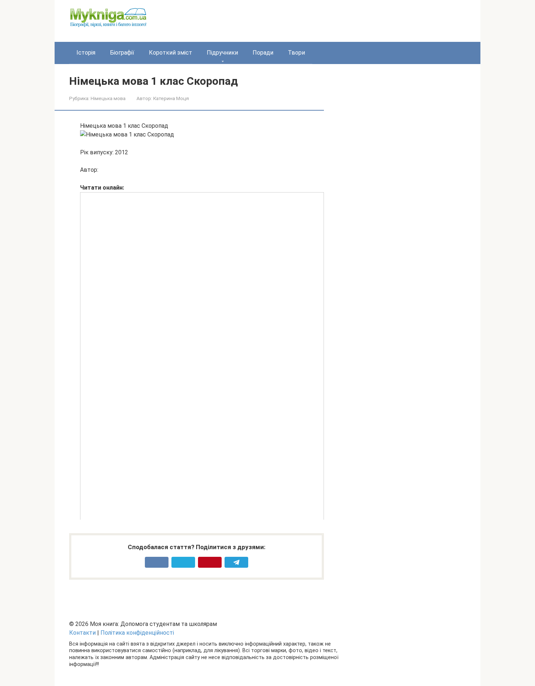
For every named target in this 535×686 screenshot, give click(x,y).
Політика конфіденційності (137, 632)
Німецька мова (108, 98)
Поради (263, 52)
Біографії (122, 52)
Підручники (222, 52)
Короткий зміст (170, 52)
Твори (296, 52)
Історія (85, 52)
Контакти (82, 632)
